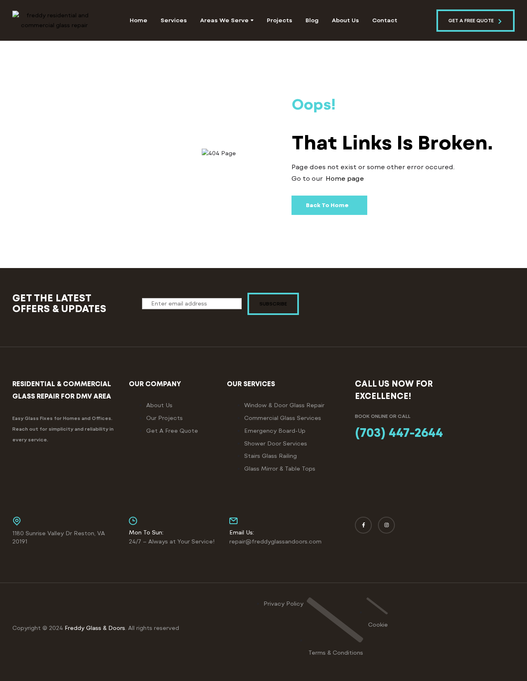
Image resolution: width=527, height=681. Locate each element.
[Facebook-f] (363, 525)
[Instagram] (386, 525)
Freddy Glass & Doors (95, 628)
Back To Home (327, 205)
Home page (345, 178)
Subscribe (273, 304)
